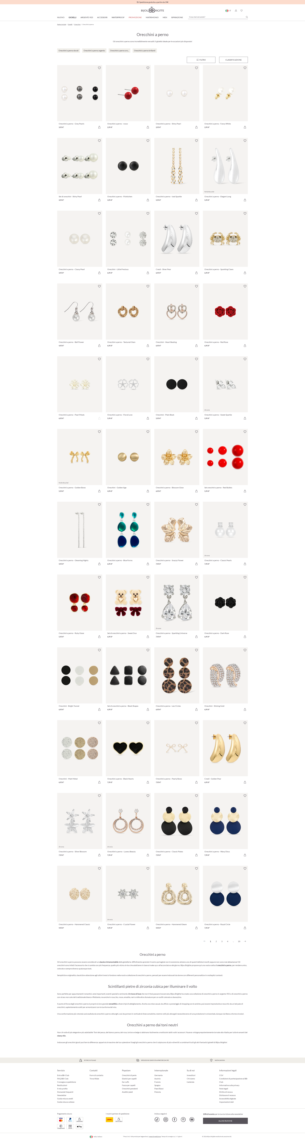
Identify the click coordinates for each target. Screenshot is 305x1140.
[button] (236, 10)
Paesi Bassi (158, 1088)
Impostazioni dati (226, 1102)
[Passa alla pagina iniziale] (152, 9)
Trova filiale (94, 1078)
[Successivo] (245, 941)
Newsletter (61, 1095)
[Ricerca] (247, 17)
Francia (157, 1082)
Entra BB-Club (63, 1075)
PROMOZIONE (135, 17)
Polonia (157, 1092)
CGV (221, 1075)
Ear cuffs (125, 1082)
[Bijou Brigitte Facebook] (174, 1119)
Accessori (102, 17)
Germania (158, 1075)
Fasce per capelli (128, 1085)
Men (165, 17)
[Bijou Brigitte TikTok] (157, 1119)
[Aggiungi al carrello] (99, 127)
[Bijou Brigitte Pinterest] (183, 1119)
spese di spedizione (155, 1136)
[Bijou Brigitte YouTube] (192, 1119)
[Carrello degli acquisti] (247, 10)
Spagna (157, 1085)
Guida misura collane (65, 1102)
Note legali (223, 1088)
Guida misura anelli (65, 1098)
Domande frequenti (65, 1092)
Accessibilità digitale (227, 1098)
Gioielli (72, 17)
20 (239, 941)
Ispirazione (177, 17)
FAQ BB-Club (62, 1078)
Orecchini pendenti (130, 1088)
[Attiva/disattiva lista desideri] (99, 68)
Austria (157, 1078)
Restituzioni (62, 1085)
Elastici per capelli (129, 1078)
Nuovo (60, 17)
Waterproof (118, 17)
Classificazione (233, 60)
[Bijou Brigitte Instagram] (165, 1119)
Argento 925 (87, 17)
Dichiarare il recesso (227, 1095)
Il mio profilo (62, 1088)
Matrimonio (152, 17)
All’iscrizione (225, 1121)
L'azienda (190, 1082)
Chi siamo (191, 1078)
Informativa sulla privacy (229, 1085)
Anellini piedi (127, 1092)
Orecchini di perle (129, 1075)
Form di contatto (96, 1075)
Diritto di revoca (226, 1092)
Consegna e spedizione (66, 1082)
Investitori (191, 1075)
